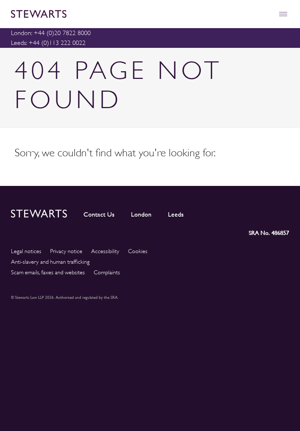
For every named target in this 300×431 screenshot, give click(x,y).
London (141, 214)
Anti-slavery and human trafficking (50, 262)
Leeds (176, 214)
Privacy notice (66, 251)
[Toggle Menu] (283, 14)
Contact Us (99, 214)
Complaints (107, 272)
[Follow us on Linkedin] (218, 212)
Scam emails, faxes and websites (48, 272)
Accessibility (105, 251)
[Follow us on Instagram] (233, 212)
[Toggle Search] (267, 14)
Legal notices (26, 251)
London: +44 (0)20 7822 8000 (51, 33)
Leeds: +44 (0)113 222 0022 (48, 42)
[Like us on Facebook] (266, 212)
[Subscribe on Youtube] (283, 212)
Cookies (137, 251)
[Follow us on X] (249, 212)
